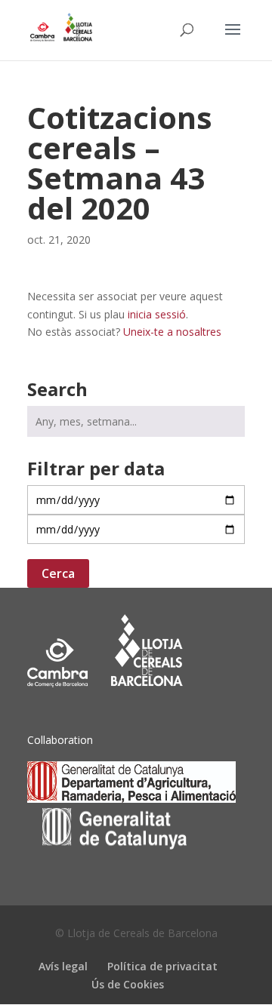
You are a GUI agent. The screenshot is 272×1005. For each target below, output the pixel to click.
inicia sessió (157, 314)
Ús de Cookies (127, 984)
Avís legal (63, 966)
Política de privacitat (162, 966)
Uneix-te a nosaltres (172, 331)
